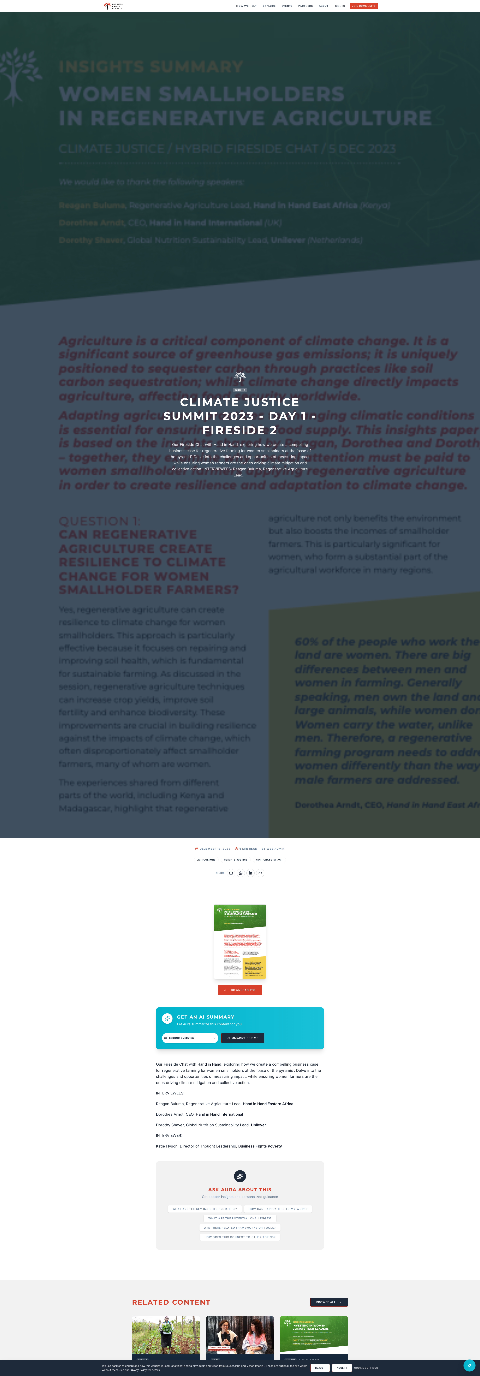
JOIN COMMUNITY (364, 5)
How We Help (246, 5)
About (323, 5)
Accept (342, 1367)
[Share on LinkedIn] (250, 873)
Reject (320, 1367)
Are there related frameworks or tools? (240, 1227)
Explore (269, 5)
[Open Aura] (470, 1366)
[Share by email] (231, 873)
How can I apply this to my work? (278, 1208)
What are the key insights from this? (204, 1208)
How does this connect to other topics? (240, 1237)
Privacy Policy (138, 1370)
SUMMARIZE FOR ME (242, 1038)
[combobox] (190, 1038)
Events (287, 5)
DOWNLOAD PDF (243, 990)
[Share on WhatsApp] (241, 873)
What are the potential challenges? (240, 1218)
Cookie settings (366, 1367)
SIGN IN (340, 5)
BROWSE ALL (326, 1302)
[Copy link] (260, 873)
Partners (305, 5)
